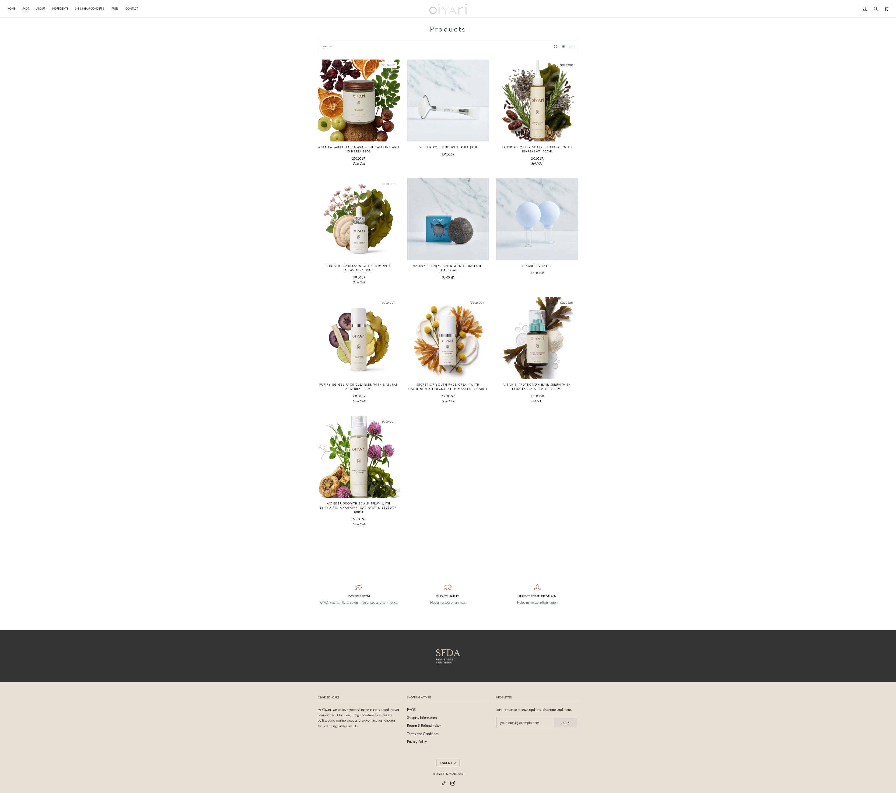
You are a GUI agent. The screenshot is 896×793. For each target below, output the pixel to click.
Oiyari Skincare (446, 773)
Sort (325, 46)
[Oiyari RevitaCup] (537, 219)
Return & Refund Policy (424, 725)
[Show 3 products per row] (564, 46)
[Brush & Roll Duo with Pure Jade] (448, 100)
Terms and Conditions (423, 733)
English (446, 763)
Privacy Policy (417, 741)
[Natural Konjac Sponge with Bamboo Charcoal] (448, 219)
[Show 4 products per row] (572, 46)
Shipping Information (422, 717)
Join (565, 722)
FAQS (411, 709)
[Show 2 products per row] (555, 46)
